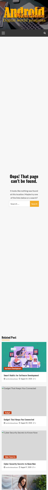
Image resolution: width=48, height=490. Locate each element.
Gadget (7, 413)
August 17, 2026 (26, 467)
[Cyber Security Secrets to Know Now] (24, 445)
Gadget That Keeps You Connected (19, 419)
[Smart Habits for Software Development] (24, 357)
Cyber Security (10, 457)
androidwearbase (12, 379)
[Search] (44, 33)
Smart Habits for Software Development (21, 375)
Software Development (13, 368)
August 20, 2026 (26, 423)
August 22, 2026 (26, 379)
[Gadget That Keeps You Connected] (24, 401)
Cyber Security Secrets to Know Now (20, 463)
